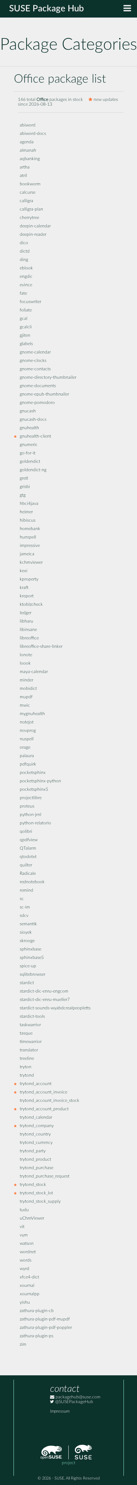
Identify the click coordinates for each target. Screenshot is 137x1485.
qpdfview (29, 840)
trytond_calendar (36, 1117)
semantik (28, 924)
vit (22, 1227)
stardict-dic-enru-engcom (44, 991)
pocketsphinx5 (34, 789)
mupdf (26, 697)
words (25, 1260)
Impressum (59, 1411)
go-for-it (27, 453)
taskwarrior (30, 1025)
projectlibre (31, 798)
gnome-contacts (35, 369)
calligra (26, 201)
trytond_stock (33, 1185)
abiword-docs (33, 134)
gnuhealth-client (35, 436)
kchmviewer (31, 562)
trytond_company (37, 1126)
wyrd (24, 1269)
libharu (26, 621)
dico (24, 243)
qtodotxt (28, 857)
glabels (26, 344)
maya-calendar (34, 672)
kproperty (29, 579)
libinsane (28, 630)
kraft (24, 588)
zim (23, 1344)
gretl (24, 478)
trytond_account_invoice (43, 1092)
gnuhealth (29, 428)
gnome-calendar (35, 352)
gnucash (28, 411)
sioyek (26, 932)
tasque (26, 1033)
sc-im (25, 907)
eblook (26, 268)
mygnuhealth (32, 714)
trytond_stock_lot (36, 1193)
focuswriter (30, 302)
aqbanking (30, 159)
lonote (26, 655)
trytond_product (35, 1159)
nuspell (27, 739)
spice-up (28, 966)
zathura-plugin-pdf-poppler (46, 1328)
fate (23, 293)
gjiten (25, 335)
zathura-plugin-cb (37, 1311)
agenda (27, 142)
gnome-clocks (33, 361)
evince (26, 285)
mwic (25, 705)
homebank (30, 529)
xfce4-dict (29, 1277)
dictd (25, 251)
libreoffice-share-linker (41, 647)
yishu (25, 1302)
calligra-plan (31, 209)
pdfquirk (28, 764)
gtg (23, 495)
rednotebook (32, 882)
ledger (25, 613)
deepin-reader (33, 235)
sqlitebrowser (32, 974)
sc (22, 899)
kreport (27, 596)
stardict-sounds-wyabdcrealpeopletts (55, 1008)
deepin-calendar (35, 226)
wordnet (28, 1252)
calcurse (27, 192)
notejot (27, 722)
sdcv (24, 916)
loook (25, 663)
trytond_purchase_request (44, 1176)
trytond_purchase (36, 1168)
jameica (27, 554)
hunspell (28, 537)
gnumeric (29, 445)
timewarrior (31, 1042)
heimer (26, 512)
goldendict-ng (33, 470)
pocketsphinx (33, 773)
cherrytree (29, 218)
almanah (28, 150)
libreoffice (29, 638)
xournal (27, 1286)
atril (23, 176)
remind (26, 890)
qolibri (26, 832)
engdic (26, 277)
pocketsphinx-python (40, 781)
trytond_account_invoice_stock (49, 1101)
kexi (23, 571)
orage (25, 747)
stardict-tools (32, 1016)
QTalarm (28, 848)
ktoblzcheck (31, 604)
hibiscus (27, 520)
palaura (27, 756)
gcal (23, 319)
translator (29, 1050)
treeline (27, 1059)
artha (25, 167)
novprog (28, 731)
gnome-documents (38, 386)
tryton (25, 1067)
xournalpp (29, 1294)
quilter (26, 865)
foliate (26, 310)
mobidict (28, 689)
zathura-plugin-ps (36, 1336)
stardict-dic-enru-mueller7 (45, 1000)
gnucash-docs (33, 419)
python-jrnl (30, 815)
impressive (30, 546)
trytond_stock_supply (40, 1201)
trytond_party (33, 1151)
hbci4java (29, 504)
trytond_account (36, 1084)
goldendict (30, 462)
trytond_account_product (44, 1109)
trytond (27, 1075)
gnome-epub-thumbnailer (44, 394)
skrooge (27, 941)
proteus (27, 806)
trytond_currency (36, 1143)
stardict (27, 983)
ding (24, 260)
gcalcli (26, 327)
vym (24, 1235)
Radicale (28, 874)
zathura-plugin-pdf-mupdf (45, 1319)
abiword (27, 125)
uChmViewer (32, 1218)
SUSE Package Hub (46, 8)
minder (26, 680)
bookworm (30, 184)
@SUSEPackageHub (73, 1402)
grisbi (25, 487)
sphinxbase (30, 949)
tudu (24, 1210)
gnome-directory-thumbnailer (48, 377)
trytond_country (35, 1134)
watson (27, 1244)
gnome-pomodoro (37, 403)
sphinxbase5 (32, 958)
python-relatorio (35, 823)
